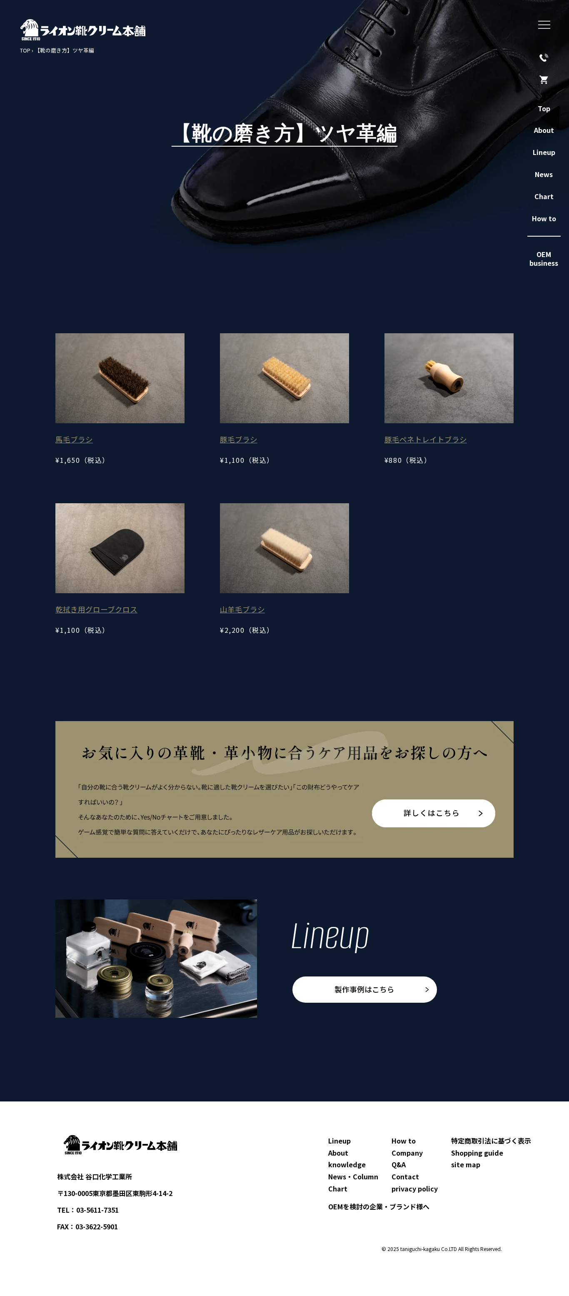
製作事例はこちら (364, 989)
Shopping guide (477, 1153)
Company (407, 1153)
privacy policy (415, 1189)
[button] (544, 25)
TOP (25, 50)
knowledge (347, 1164)
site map (465, 1164)
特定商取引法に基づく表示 (491, 1141)
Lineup (339, 1141)
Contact (405, 1176)
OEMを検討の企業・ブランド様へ (378, 1206)
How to (404, 1141)
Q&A (399, 1164)
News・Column (353, 1176)
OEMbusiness (543, 258)
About (338, 1153)
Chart (337, 1189)
